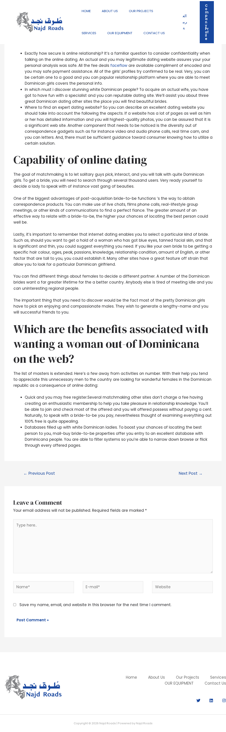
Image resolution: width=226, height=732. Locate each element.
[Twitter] (198, 700)
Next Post (191, 473)
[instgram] (224, 700)
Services (89, 33)
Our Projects (141, 11)
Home (86, 11)
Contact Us (154, 33)
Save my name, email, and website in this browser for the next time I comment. (95, 604)
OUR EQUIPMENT (119, 33)
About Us (110, 11)
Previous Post (39, 473)
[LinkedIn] (211, 700)
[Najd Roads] (39, 21)
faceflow (118, 65)
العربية (185, 21)
